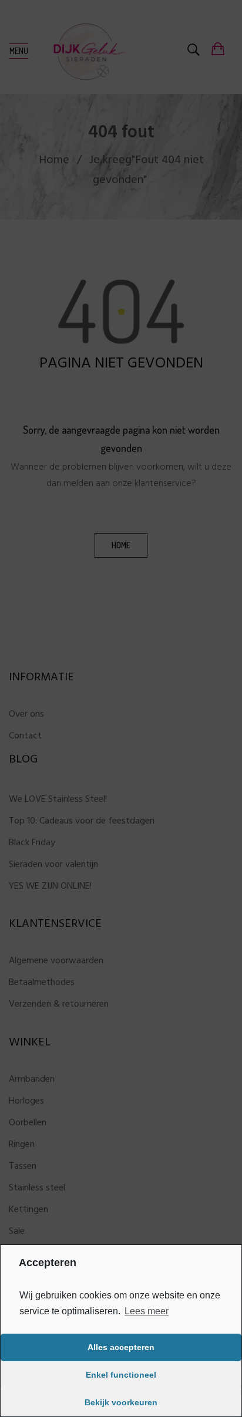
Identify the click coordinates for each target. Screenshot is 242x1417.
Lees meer (147, 1311)
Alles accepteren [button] (121, 1347)
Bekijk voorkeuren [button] (121, 1402)
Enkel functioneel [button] (121, 1374)
